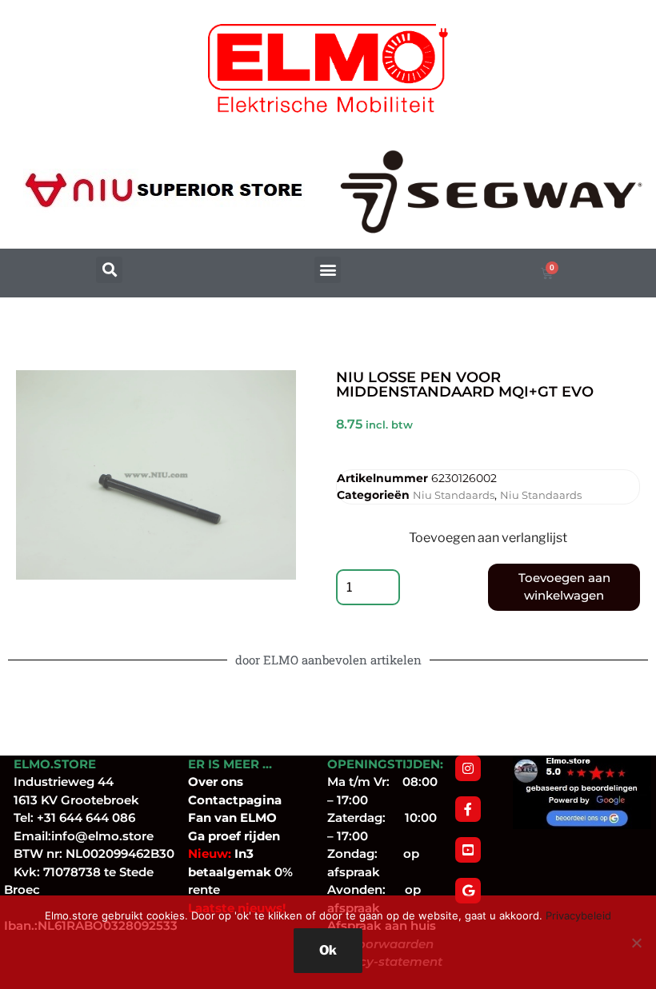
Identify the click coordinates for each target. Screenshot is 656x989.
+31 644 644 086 (86, 817)
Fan (199, 817)
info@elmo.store (102, 835)
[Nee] (636, 943)
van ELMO (244, 817)
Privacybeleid (578, 915)
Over (204, 781)
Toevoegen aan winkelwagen (564, 587)
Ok (328, 950)
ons (232, 781)
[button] (109, 270)
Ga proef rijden (234, 835)
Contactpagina (235, 800)
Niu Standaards (453, 495)
